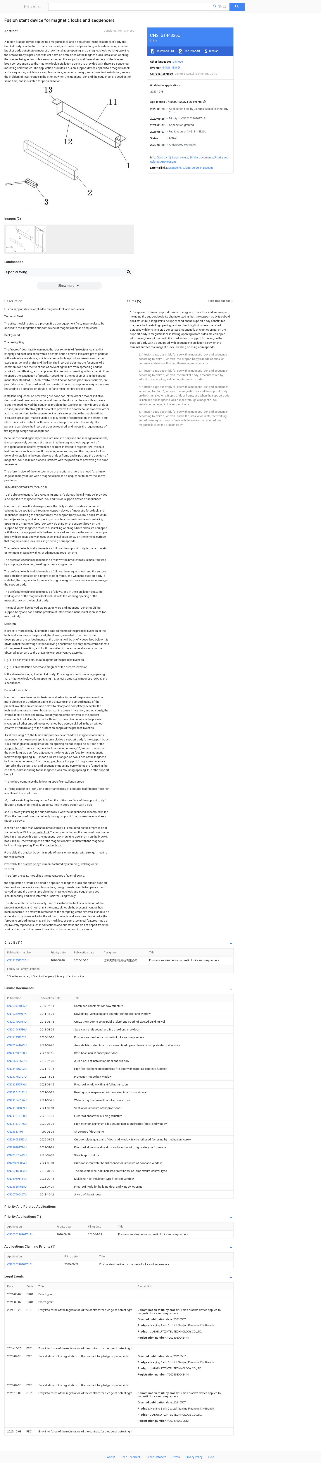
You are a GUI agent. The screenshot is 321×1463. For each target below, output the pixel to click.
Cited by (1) (164, 157)
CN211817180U (17, 1116)
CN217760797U (17, 1076)
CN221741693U (17, 1045)
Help (211, 1457)
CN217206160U (17, 1053)
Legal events (180, 157)
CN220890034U (17, 1163)
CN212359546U (17, 1084)
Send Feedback (131, 1457)
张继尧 (176, 67)
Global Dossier (192, 167)
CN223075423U (17, 1155)
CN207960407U (17, 1194)
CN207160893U (17, 1171)
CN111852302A (17, 960)
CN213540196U (17, 1100)
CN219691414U (17, 1178)
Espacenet (175, 167)
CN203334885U (17, 1006)
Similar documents (201, 157)
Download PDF (165, 51)
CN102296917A (17, 1013)
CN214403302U (17, 1068)
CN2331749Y (15, 1131)
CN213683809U (17, 1108)
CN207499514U (17, 1021)
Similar (213, 51)
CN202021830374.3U (20, 1234)
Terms (176, 1457)
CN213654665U (17, 1186)
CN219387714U (17, 1147)
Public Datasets (156, 1457)
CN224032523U (17, 1139)
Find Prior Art (191, 51)
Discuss (208, 167)
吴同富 (166, 67)
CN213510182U (17, 1092)
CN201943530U (17, 1029)
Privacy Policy (194, 1457)
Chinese (178, 61)
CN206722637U (17, 1061)
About (111, 1457)
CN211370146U (17, 1123)
